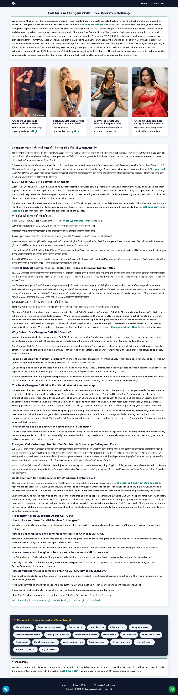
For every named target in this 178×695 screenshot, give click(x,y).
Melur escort (109, 634)
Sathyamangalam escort (28, 634)
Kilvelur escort (117, 627)
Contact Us (158, 3)
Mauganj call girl (61, 600)
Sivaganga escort (97, 642)
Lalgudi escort (96, 627)
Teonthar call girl (21, 600)
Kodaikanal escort (151, 634)
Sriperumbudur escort (86, 634)
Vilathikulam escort (73, 642)
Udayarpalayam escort (57, 634)
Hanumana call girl (41, 600)
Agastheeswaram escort (50, 627)
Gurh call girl (78, 600)
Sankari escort (76, 627)
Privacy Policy (80, 685)
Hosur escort (129, 634)
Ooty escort (22, 642)
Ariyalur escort (49, 649)
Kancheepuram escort (45, 642)
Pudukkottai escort (25, 649)
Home (144, 3)
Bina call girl (93, 600)
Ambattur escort (121, 642)
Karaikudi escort (144, 642)
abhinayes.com (69, 670)
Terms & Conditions (104, 685)
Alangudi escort (24, 627)
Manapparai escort (140, 627)
